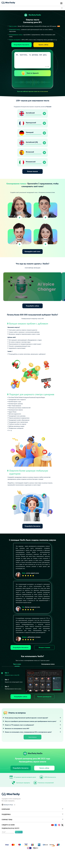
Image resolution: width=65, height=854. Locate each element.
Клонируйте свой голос (32, 251)
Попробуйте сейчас (32, 306)
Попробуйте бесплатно (21, 45)
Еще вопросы (33, 737)
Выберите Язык (8, 805)
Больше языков (32, 171)
